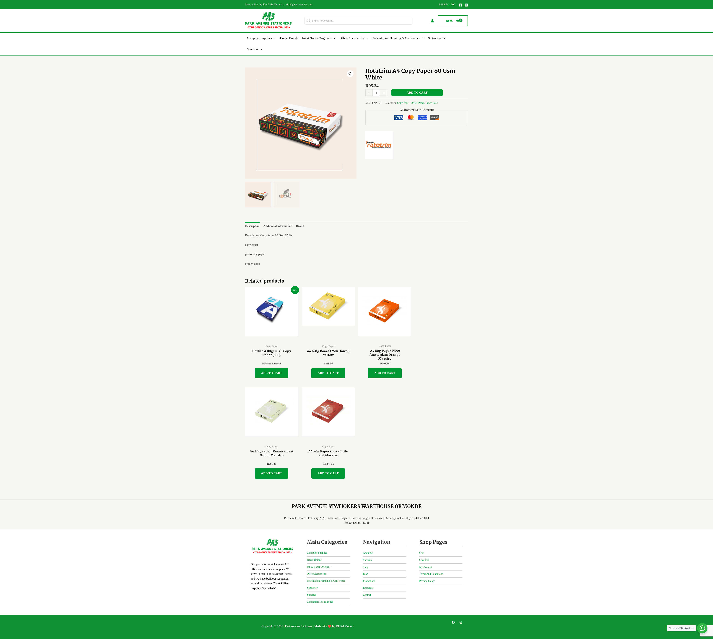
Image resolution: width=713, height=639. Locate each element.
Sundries (252, 49)
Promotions (369, 581)
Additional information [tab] (277, 226)
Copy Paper (403, 102)
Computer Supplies (259, 38)
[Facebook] (460, 5)
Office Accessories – (317, 573)
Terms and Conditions (431, 574)
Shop (365, 567)
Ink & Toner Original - (317, 38)
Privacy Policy (427, 581)
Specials (367, 560)
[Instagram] (466, 5)
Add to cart (417, 92)
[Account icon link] (432, 20)
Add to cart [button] (271, 373)
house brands (289, 38)
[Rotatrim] (379, 145)
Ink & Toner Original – (319, 566)
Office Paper (417, 102)
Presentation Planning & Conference (396, 38)
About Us (368, 553)
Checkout (424, 560)
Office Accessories (352, 38)
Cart (421, 553)
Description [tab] (252, 226)
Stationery (435, 38)
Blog (365, 574)
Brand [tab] (300, 226)
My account (425, 567)
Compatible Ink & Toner (320, 601)
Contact (367, 595)
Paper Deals (432, 102)
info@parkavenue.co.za (298, 4)
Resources (368, 587)
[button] (350, 73)
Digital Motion (344, 626)
